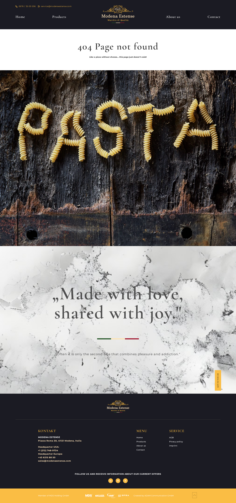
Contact (214, 17)
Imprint (173, 445)
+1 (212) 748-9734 (48, 450)
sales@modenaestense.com (54, 461)
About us (173, 17)
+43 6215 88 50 (46, 457)
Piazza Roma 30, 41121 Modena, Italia (60, 440)
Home (20, 17)
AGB (171, 437)
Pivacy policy (176, 441)
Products (59, 17)
